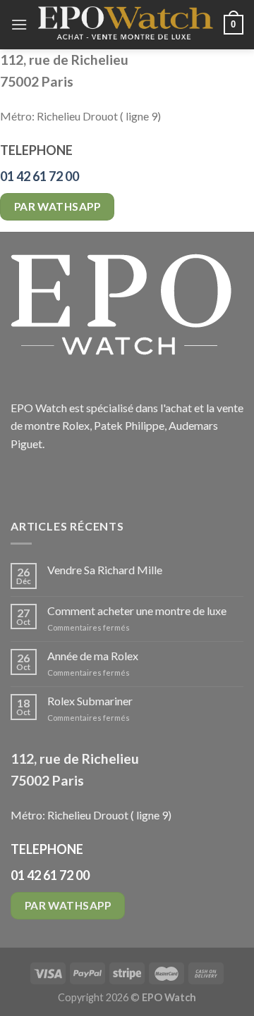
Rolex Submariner (90, 700)
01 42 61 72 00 (39, 176)
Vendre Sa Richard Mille (104, 569)
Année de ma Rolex (92, 655)
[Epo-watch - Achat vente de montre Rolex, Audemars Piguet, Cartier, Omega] (125, 24)
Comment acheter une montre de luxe (136, 610)
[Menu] (19, 24)
